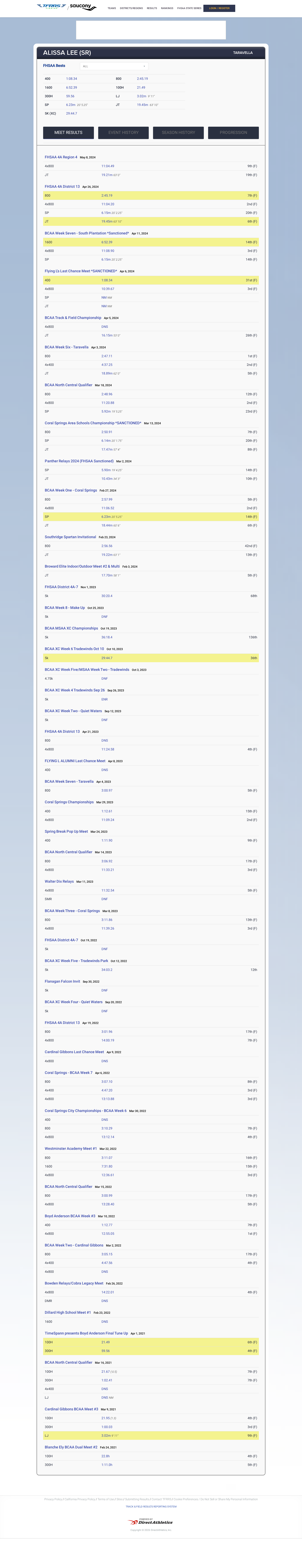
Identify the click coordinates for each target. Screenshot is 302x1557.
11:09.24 (107, 820)
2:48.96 (106, 394)
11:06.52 (107, 508)
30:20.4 (106, 596)
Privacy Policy (53, 1499)
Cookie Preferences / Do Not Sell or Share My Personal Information (216, 1499)
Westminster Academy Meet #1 (71, 1148)
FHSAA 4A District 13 (62, 186)
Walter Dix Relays (59, 881)
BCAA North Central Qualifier (68, 385)
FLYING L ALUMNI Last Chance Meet (75, 761)
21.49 (141, 87)
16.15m (107, 335)
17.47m (107, 449)
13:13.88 (107, 1099)
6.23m (70, 105)
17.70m (107, 575)
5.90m (106, 470)
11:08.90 (107, 251)
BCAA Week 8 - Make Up (65, 607)
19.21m (107, 175)
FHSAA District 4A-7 (61, 587)
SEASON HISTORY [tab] (178, 132)
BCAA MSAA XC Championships (71, 628)
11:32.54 (107, 890)
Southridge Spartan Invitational (70, 537)
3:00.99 (106, 1196)
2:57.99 (106, 499)
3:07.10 (106, 1082)
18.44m (107, 525)
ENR (104, 699)
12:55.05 (107, 1234)
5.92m (106, 411)
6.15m (106, 213)
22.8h (105, 1456)
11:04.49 (107, 166)
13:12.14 (107, 1137)
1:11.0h (106, 1465)
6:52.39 (71, 87)
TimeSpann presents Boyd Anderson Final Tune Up (86, 1333)
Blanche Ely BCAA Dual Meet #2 (71, 1447)
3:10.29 (106, 1128)
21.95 (105, 1418)
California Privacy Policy (80, 1499)
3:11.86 (106, 920)
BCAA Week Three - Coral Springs (72, 911)
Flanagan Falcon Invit (62, 981)
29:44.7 (71, 113)
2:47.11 (106, 356)
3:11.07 (106, 1158)
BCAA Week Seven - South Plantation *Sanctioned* (87, 233)
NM (104, 297)
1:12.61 (106, 811)
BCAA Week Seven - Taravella (69, 781)
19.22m (107, 555)
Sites (119, 1499)
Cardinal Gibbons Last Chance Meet (74, 1052)
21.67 (105, 1372)
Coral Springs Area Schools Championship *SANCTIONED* (93, 423)
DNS (104, 327)
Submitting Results (137, 1499)
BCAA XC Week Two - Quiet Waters (73, 711)
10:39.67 (107, 289)
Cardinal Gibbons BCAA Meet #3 (71, 1409)
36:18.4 (106, 637)
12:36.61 (107, 1175)
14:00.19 (107, 1040)
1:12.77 (106, 1225)
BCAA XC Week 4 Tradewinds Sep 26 (75, 690)
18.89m (107, 373)
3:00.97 (106, 790)
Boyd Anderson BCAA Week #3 (70, 1216)
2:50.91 (106, 432)
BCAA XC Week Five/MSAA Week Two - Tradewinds (87, 669)
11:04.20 (107, 204)
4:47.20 (106, 1090)
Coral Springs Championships (69, 802)
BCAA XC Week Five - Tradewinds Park (76, 961)
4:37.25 (106, 365)
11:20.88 (107, 403)
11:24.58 (107, 749)
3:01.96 (106, 1032)
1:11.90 (106, 840)
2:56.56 (106, 546)
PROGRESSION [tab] (233, 132)
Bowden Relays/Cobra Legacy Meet (74, 1283)
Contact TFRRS (162, 1499)
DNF (104, 617)
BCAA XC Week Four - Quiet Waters (74, 1002)
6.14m (106, 441)
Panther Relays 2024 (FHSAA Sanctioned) (79, 461)
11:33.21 (107, 870)
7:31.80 (106, 1166)
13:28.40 (107, 1204)
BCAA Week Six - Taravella (67, 347)
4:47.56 (106, 1263)
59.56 (70, 96)
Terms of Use (106, 1499)
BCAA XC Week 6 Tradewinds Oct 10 (74, 649)
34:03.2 (106, 970)
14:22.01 (107, 1292)
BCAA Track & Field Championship (73, 317)
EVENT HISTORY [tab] (123, 132)
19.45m (142, 105)
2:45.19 (142, 79)
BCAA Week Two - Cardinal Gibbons (74, 1245)
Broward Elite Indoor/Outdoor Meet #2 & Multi (82, 566)
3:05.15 (106, 1254)
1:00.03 (106, 1427)
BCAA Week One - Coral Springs (71, 490)
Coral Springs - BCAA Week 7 (68, 1072)
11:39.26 (107, 928)
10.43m (107, 479)
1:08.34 (71, 79)
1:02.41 (106, 1380)
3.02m (141, 96)
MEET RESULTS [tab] (68, 132)
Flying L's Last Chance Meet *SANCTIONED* (81, 271)
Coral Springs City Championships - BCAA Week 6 (86, 1110)
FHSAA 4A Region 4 (61, 157)
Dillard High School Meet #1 (68, 1312)
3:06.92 (106, 861)
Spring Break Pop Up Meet (66, 831)
